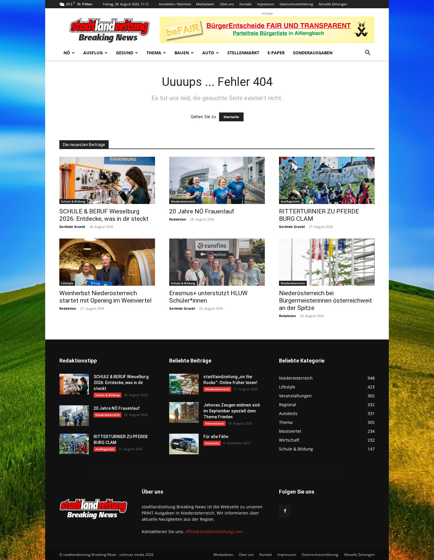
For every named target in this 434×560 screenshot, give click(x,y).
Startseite (231, 117)
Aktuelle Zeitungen (333, 4)
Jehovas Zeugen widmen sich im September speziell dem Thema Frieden (231, 411)
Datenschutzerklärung (296, 4)
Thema (153, 52)
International (214, 423)
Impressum (265, 4)
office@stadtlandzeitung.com (214, 531)
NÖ (66, 52)
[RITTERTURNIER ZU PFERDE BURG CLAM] (327, 180)
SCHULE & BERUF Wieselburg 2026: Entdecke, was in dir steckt (104, 215)
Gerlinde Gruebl (72, 226)
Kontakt (245, 4)
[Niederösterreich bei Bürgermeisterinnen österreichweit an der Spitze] (327, 262)
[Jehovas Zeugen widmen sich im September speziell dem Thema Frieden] (184, 412)
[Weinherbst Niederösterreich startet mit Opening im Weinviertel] (107, 262)
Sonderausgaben (312, 52)
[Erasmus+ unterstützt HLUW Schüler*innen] (217, 262)
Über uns (227, 4)
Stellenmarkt (243, 52)
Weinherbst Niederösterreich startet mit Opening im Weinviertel (105, 297)
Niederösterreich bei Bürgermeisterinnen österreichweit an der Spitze (325, 300)
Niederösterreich (183, 201)
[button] (367, 53)
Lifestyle (67, 283)
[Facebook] (285, 511)
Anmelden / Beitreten (175, 4)
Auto (208, 52)
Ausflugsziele (290, 201)
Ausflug (93, 52)
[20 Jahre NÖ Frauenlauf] (217, 180)
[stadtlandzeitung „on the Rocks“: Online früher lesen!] (184, 384)
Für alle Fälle (215, 436)
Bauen (181, 52)
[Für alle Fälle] (184, 444)
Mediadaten (205, 4)
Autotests (212, 443)
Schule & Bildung (73, 201)
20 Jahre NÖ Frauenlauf (201, 211)
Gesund (124, 52)
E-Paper (276, 52)
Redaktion (177, 219)
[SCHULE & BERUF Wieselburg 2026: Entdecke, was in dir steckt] (107, 180)
